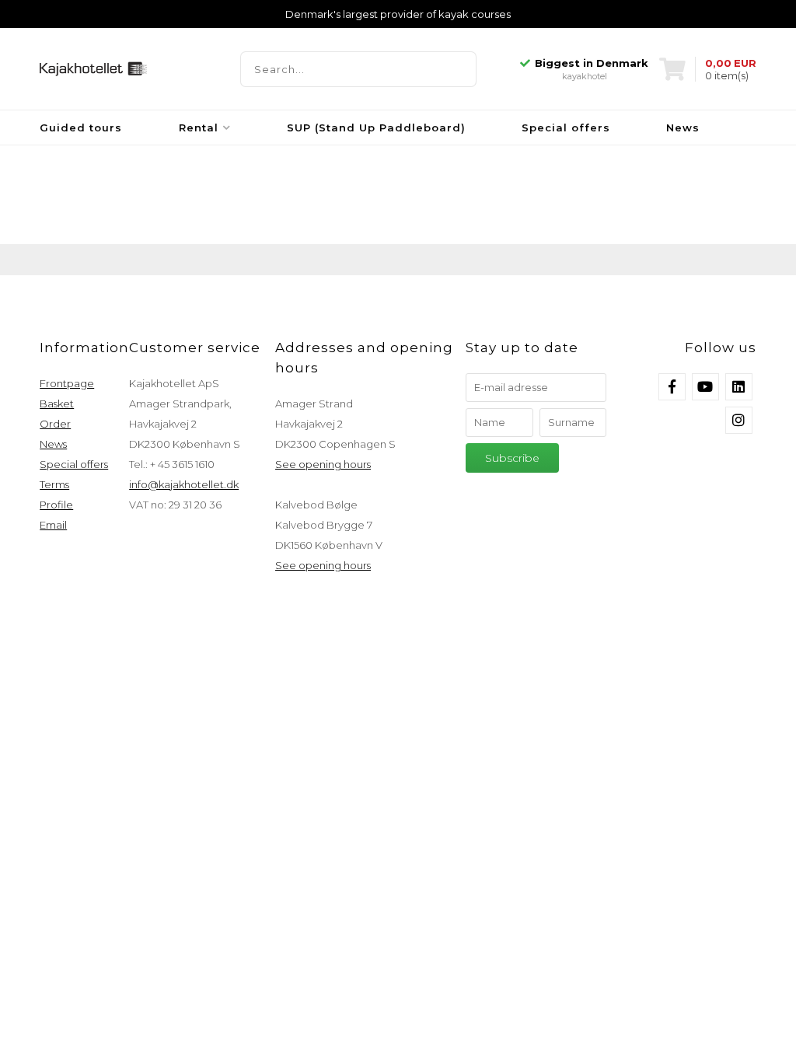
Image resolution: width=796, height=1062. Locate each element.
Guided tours (81, 127)
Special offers (566, 127)
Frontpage (67, 383)
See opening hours (323, 464)
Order (55, 423)
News (683, 127)
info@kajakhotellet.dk (184, 484)
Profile (56, 504)
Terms (54, 484)
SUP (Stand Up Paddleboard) (376, 127)
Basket (57, 403)
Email (53, 525)
